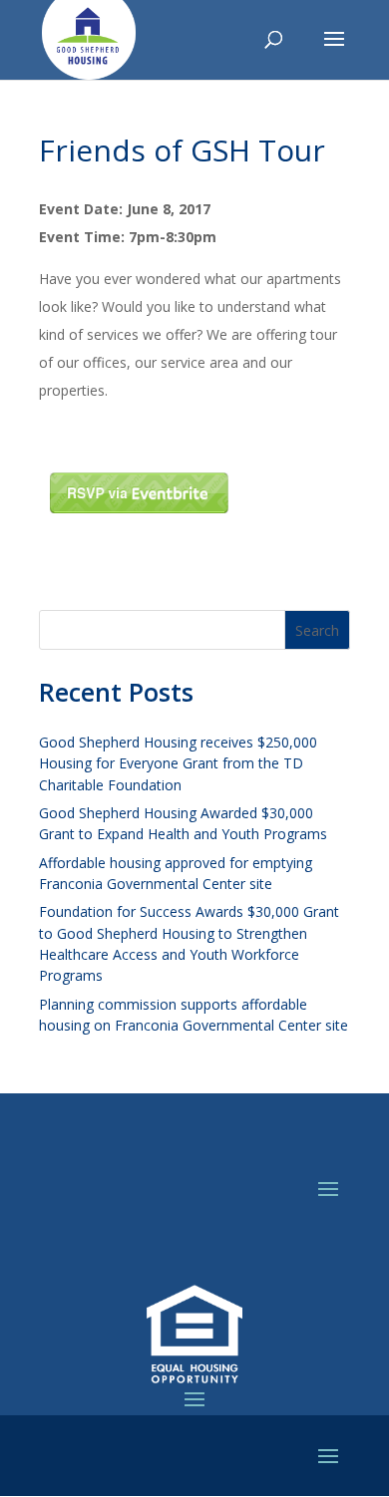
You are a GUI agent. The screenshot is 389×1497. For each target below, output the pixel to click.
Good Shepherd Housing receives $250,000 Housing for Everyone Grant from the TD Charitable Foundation (178, 763)
